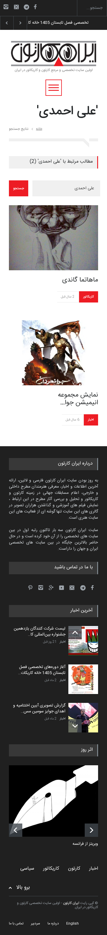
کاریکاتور (88, 297)
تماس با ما (16, 923)
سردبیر (35, 923)
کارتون (74, 869)
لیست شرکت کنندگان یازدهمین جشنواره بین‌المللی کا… (39, 631)
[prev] (75, 632)
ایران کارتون (71, 903)
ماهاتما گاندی (80, 280)
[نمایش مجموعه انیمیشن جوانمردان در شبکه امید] (53, 352)
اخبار (91, 420)
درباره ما (53, 923)
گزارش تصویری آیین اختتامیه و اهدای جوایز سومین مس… (39, 708)
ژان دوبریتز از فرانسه (90, 844)
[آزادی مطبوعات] (58, 801)
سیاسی (27, 869)
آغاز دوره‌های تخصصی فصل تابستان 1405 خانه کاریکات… (41, 670)
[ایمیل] (16, 6)
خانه (39, 129)
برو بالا (23, 887)
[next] (75, 725)
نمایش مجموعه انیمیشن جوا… (78, 399)
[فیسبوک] (35, 6)
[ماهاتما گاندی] (53, 237)
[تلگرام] (28, 7)
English (72, 923)
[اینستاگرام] (5, 6)
